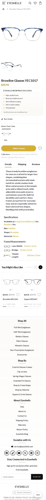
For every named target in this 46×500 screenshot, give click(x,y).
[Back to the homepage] (5, 9)
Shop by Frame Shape (22, 385)
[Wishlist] (35, 3)
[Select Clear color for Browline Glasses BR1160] (4, 304)
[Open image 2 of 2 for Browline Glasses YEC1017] (11, 66)
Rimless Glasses (22, 336)
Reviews (36, 164)
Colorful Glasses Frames (22, 367)
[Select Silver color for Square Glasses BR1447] (34, 304)
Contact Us (22, 416)
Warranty (22, 425)
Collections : (6, 154)
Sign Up (37, 477)
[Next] (40, 267)
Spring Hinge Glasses (16, 157)
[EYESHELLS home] (14, 3)
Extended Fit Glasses (22, 381)
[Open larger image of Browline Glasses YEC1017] (22, 34)
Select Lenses (19, 148)
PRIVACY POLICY (22, 498)
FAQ (22, 407)
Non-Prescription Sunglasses (22, 350)
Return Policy (22, 429)
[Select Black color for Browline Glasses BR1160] (9, 304)
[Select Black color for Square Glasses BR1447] (26, 304)
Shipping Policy (22, 420)
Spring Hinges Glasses (22, 376)
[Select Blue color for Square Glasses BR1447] (39, 304)
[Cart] (40, 3)
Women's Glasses (22, 345)
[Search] (30, 3)
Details (8, 164)
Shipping (22, 164)
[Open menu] (3, 3)
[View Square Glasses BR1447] (32, 282)
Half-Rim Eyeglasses (22, 332)
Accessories (22, 354)
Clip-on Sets (22, 371)
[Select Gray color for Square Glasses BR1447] (30, 304)
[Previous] (36, 267)
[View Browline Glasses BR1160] (11, 282)
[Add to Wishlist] (40, 148)
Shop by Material (22, 390)
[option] (11, 290)
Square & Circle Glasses (22, 394)
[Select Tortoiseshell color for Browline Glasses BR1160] (13, 304)
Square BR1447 (30, 299)
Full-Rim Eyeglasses (22, 327)
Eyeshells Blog (22, 434)
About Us (22, 411)
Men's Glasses (22, 341)
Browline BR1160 (10, 299)
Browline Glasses (18, 154)
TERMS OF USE (8, 498)
